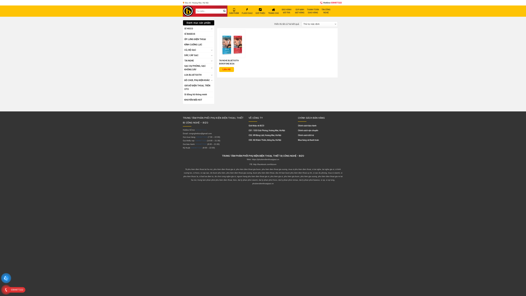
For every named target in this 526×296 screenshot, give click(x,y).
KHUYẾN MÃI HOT (193, 100)
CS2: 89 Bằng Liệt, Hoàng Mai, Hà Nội (265, 135)
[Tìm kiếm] (224, 11)
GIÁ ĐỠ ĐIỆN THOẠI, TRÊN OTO (197, 87)
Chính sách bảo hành (307, 126)
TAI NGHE (189, 60)
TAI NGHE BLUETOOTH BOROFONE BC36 (229, 62)
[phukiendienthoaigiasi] (188, 11)
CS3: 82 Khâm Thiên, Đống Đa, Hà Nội (265, 140)
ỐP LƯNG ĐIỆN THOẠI (195, 39)
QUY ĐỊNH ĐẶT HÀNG (299, 11)
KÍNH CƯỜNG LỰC (193, 44)
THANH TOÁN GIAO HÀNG (313, 11)
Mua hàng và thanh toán (308, 140)
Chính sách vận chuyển (308, 130)
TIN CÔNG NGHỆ (326, 11)
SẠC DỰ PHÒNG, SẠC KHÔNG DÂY (195, 68)
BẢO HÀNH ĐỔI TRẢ (286, 11)
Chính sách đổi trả (306, 135)
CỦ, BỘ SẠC (190, 50)
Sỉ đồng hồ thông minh (195, 94)
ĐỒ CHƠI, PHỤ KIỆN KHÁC (197, 80)
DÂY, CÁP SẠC (191, 55)
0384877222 (332, 3)
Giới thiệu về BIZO (256, 126)
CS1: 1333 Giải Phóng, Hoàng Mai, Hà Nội (267, 130)
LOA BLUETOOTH (192, 75)
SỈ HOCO (188, 28)
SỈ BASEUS (189, 34)
